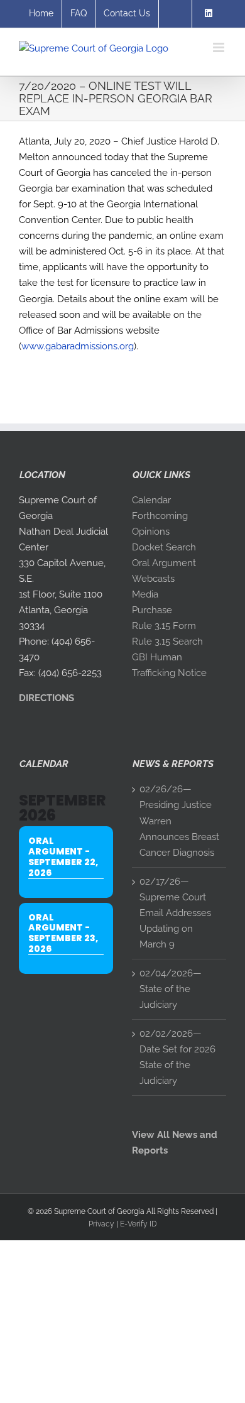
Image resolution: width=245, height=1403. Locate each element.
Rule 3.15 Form (164, 625)
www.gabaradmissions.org (77, 346)
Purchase (152, 610)
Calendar (151, 500)
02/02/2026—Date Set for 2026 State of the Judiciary (177, 1057)
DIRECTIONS (46, 698)
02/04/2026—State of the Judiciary (170, 989)
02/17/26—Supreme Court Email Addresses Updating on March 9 (175, 913)
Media (145, 594)
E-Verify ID (138, 1224)
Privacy (101, 1224)
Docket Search (164, 547)
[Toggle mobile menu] (219, 47)
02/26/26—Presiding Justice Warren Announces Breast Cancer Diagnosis (179, 820)
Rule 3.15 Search (167, 641)
